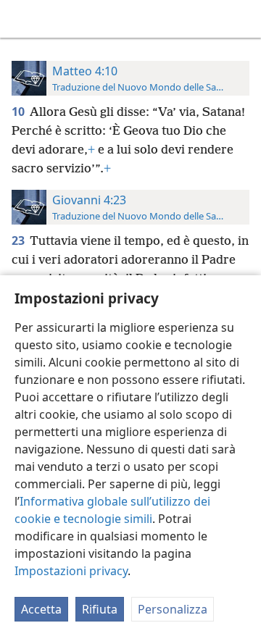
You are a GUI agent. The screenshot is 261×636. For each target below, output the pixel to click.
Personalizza (172, 609)
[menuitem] (22, 19)
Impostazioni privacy (71, 571)
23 (19, 240)
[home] (22, 19)
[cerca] (242, 18)
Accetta (41, 609)
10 (19, 112)
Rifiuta (99, 609)
